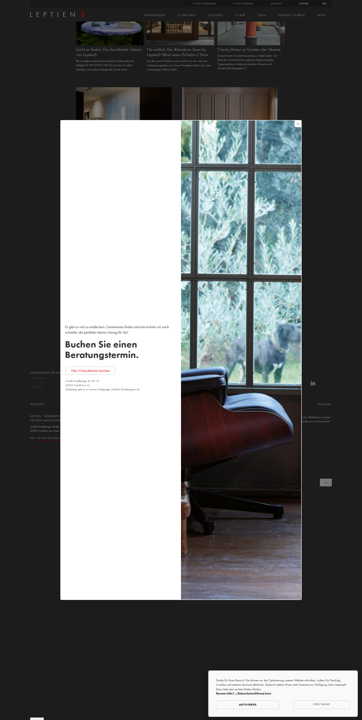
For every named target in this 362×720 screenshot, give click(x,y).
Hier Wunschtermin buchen (90, 370)
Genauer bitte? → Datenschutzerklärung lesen (243, 693)
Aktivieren (247, 704)
